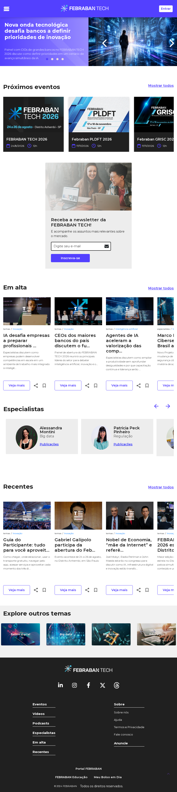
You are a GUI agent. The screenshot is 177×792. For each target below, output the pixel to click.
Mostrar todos (161, 86)
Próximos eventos (31, 87)
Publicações (49, 444)
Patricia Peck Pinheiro (127, 430)
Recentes (18, 486)
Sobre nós (121, 712)
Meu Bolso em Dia (108, 777)
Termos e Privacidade (129, 727)
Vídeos (39, 714)
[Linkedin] (60, 685)
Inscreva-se (70, 258)
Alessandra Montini (51, 430)
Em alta (15, 287)
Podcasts (41, 723)
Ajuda (118, 719)
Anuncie (121, 743)
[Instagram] (74, 685)
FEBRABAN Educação (71, 777)
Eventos (40, 704)
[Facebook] (88, 685)
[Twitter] (102, 685)
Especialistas (23, 409)
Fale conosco (123, 734)
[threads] (116, 685)
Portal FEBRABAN (89, 768)
